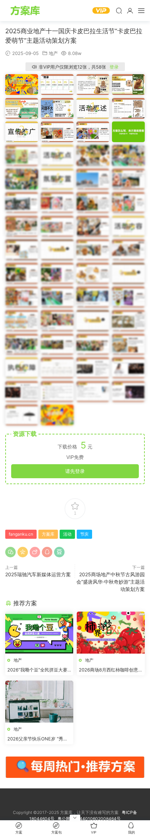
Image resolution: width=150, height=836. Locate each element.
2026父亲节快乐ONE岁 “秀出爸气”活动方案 (37, 739)
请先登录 (75, 471)
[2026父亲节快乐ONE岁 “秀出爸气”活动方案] (39, 702)
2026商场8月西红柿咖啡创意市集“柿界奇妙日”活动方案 (111, 670)
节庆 (84, 534)
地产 (53, 53)
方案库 (26, 10)
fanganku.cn (21, 534)
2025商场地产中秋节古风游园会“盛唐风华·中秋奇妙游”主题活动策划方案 (110, 581)
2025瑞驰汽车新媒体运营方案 (38, 574)
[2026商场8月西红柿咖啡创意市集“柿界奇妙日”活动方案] (111, 633)
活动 (67, 534)
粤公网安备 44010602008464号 (89, 818)
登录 (114, 66)
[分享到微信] (10, 552)
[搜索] (118, 10)
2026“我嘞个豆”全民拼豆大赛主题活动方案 (37, 670)
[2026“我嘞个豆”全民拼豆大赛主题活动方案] (39, 633)
